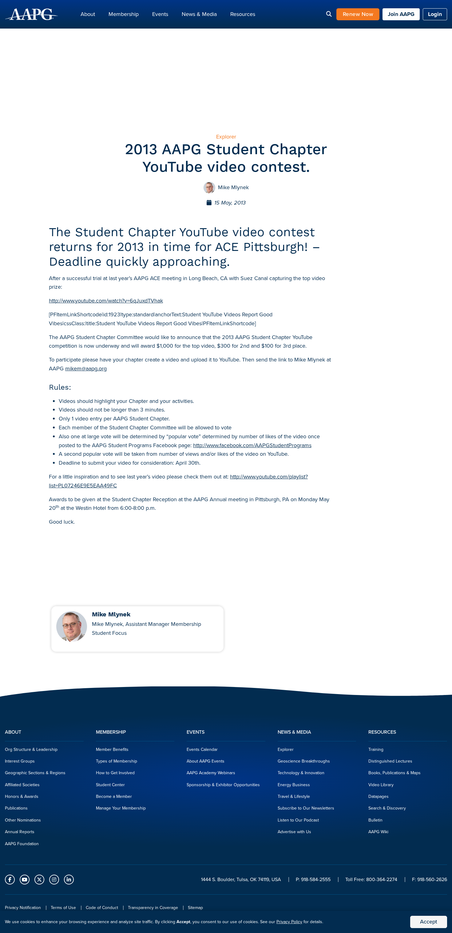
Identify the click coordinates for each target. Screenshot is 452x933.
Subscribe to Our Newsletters (306, 808)
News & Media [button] (199, 14)
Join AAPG (401, 14)
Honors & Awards (21, 796)
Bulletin (375, 820)
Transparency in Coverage (153, 907)
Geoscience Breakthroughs (304, 761)
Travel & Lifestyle (294, 796)
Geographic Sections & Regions (35, 773)
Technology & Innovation (301, 773)
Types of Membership (116, 761)
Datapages (378, 796)
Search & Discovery (387, 808)
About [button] (88, 14)
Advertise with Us (294, 832)
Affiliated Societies (22, 785)
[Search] (329, 14)
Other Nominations (23, 820)
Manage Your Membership (121, 808)
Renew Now (358, 14)
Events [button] (160, 14)
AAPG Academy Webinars (211, 773)
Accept (428, 922)
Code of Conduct (102, 907)
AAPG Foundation (22, 844)
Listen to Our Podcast (298, 820)
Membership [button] (124, 14)
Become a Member (114, 796)
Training (375, 749)
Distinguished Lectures (390, 761)
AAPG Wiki (378, 832)
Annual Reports (19, 832)
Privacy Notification (23, 907)
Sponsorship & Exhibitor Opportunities (223, 785)
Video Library (381, 785)
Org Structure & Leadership (31, 749)
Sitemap (195, 907)
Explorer (286, 749)
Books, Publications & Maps (394, 773)
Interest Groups (20, 761)
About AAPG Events (205, 761)
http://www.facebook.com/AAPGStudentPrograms (252, 445)
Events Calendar (202, 749)
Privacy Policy (289, 922)
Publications (16, 808)
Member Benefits (112, 749)
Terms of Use (63, 907)
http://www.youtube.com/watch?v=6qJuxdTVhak (106, 301)
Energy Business (294, 785)
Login (435, 14)
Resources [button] (242, 14)
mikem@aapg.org (86, 369)
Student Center (110, 785)
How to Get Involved (115, 773)
